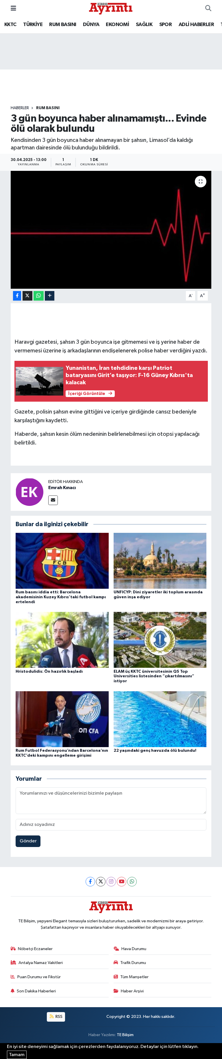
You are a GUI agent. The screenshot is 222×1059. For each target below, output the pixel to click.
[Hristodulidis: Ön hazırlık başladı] (62, 639)
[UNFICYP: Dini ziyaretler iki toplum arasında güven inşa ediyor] (160, 560)
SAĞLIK (144, 24)
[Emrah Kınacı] (29, 491)
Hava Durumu (133, 949)
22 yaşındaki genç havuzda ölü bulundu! (155, 751)
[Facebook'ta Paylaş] (17, 296)
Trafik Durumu (133, 963)
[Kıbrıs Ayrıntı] (110, 8)
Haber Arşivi (132, 991)
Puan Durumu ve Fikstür (39, 977)
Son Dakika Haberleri (36, 991)
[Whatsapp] (132, 881)
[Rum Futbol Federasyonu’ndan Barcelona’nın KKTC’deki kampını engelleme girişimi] (62, 718)
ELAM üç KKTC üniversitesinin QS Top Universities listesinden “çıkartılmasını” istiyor (154, 676)
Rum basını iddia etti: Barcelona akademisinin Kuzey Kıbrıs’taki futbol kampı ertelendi (61, 597)
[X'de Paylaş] (27, 296)
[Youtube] (121, 881)
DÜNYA (91, 24)
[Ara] (208, 8)
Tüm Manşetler (134, 977)
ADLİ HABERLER (196, 24)
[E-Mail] (53, 500)
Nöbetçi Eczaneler (35, 949)
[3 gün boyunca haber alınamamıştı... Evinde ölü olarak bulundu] (111, 230)
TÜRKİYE (32, 24)
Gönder (28, 841)
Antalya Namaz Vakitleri (40, 963)
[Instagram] (111, 881)
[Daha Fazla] (49, 296)
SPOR (165, 24)
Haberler (20, 108)
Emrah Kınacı (62, 487)
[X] (101, 881)
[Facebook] (90, 881)
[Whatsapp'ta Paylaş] (39, 296)
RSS (58, 1016)
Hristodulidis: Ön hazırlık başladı (49, 672)
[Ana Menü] (13, 8)
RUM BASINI (62, 24)
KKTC (10, 24)
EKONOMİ (117, 24)
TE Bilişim (125, 1035)
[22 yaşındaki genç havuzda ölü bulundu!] (160, 718)
